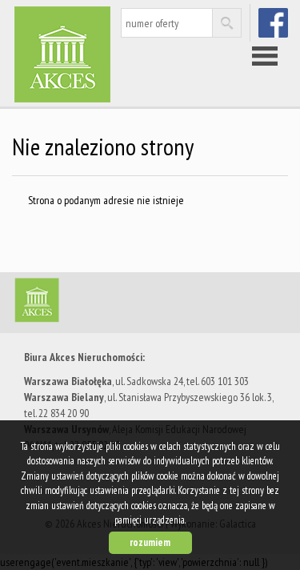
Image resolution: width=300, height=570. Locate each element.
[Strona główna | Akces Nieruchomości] (92, 54)
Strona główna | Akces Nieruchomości (136, 303)
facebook (275, 22)
